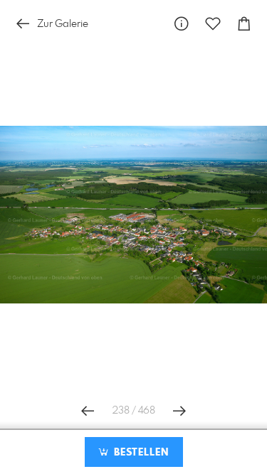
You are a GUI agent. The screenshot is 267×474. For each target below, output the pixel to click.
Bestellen (139, 453)
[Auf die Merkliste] (212, 23)
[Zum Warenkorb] (244, 23)
